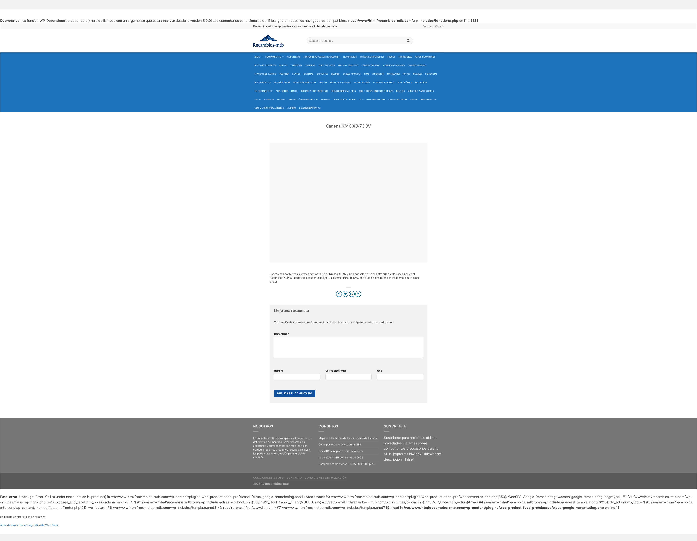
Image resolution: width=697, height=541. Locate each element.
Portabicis (282, 91)
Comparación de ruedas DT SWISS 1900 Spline (347, 463)
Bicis (257, 57)
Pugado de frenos (310, 108)
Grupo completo (348, 65)
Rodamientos (262, 82)
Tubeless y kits (326, 65)
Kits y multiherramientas (269, 108)
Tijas (366, 74)
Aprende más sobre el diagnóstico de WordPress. (29, 525)
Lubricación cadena (344, 99)
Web (379, 370)
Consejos (427, 26)
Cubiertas (296, 65)
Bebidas (281, 99)
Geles (258, 99)
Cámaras (310, 65)
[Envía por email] (352, 294)
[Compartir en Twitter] (345, 294)
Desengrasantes (397, 99)
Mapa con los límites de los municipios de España (348, 438)
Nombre (278, 370)
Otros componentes (372, 57)
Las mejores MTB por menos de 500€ (341, 457)
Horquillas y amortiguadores (322, 57)
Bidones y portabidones (314, 91)
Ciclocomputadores (343, 91)
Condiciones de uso (268, 477)
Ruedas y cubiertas (265, 65)
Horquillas (405, 57)
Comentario (281, 334)
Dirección (378, 74)
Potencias (431, 74)
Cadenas (308, 74)
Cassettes (322, 74)
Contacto (439, 26)
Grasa (413, 99)
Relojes (400, 91)
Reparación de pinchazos (303, 99)
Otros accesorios (384, 82)
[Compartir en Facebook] (339, 294)
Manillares (393, 74)
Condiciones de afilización (326, 477)
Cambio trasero (370, 65)
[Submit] (408, 41)
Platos (296, 74)
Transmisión (350, 57)
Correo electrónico (336, 370)
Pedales (417, 74)
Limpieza (291, 108)
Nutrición (421, 82)
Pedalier (284, 74)
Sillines (335, 74)
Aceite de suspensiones (372, 99)
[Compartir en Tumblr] (358, 294)
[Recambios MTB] (277, 40)
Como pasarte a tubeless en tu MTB (340, 444)
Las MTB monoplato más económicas (341, 451)
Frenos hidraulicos (304, 82)
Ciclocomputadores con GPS (376, 91)
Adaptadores (362, 82)
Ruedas (283, 65)
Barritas (269, 99)
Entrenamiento (264, 91)
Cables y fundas (352, 74)
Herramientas (428, 99)
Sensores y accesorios (421, 91)
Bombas (325, 99)
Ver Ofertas (294, 57)
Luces (294, 91)
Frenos (392, 57)
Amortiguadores (425, 57)
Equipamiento (273, 57)
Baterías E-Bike (282, 82)
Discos (323, 82)
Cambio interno (417, 65)
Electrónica (405, 82)
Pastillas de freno (340, 82)
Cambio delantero (394, 65)
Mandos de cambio (265, 74)
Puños (406, 74)
